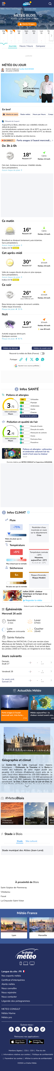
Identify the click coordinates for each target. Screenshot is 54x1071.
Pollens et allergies (17, 395)
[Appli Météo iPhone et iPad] (18, 1042)
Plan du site (40, 1050)
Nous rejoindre (9, 992)
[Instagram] (30, 1029)
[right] (51, 36)
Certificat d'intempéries (13, 979)
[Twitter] (17, 1029)
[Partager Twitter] (31, 359)
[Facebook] (11, 1029)
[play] (11, 453)
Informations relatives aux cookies (16, 1054)
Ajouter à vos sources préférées (28, 366)
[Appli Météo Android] (36, 1042)
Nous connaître (9, 988)
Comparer (40, 46)
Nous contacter (9, 996)
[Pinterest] (36, 1029)
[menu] (4, 4)
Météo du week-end (42, 348)
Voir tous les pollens (29, 416)
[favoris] (40, 15)
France (8, 9)
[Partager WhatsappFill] (42, 359)
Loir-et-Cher (28, 9)
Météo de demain (10, 348)
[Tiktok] (42, 1029)
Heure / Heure (26, 46)
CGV (32, 1050)
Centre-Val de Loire (17, 9)
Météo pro (7, 1017)
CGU (26, 1050)
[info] (28, 512)
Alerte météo (8, 984)
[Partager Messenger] (37, 359)
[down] (27, 786)
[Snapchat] (23, 1029)
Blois (34, 9)
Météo (2, 9)
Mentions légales (15, 1050)
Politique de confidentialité (42, 1054)
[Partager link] (21, 359)
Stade (20, 841)
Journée (12, 46)
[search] (50, 4)
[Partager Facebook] (26, 359)
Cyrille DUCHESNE (26, 69)
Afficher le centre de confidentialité (38, 1058)
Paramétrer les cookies (13, 1058)
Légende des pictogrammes (16, 1000)
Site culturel (31, 841)
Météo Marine (8, 1013)
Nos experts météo (11, 975)
